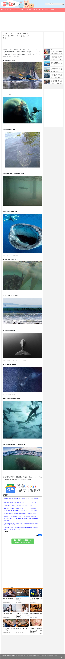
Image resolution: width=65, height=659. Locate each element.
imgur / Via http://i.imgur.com (8, 125)
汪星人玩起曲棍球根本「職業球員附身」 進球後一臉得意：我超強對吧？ (20, 503)
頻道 (58, 13)
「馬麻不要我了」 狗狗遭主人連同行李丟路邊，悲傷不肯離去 (18, 505)
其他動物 (41, 9)
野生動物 (29, 9)
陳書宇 (13, 40)
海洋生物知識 (18, 40)
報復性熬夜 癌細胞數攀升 (8, 598)
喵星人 (11, 9)
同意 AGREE (61, 657)
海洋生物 (35, 9)
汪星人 (6, 9)
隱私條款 (13, 655)
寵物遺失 (53, 9)
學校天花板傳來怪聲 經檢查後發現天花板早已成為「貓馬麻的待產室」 (20, 513)
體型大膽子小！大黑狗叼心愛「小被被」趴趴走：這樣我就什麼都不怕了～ (20, 516)
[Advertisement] (32, 23)
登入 (61, 13)
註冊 (63, 13)
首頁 (2, 9)
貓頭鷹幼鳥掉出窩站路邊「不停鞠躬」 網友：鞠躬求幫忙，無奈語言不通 (20, 511)
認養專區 (47, 9)
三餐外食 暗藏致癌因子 (8, 613)
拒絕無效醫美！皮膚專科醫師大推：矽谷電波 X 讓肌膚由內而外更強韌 (36, 630)
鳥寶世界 (23, 9)
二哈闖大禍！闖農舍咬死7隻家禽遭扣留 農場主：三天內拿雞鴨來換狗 (20, 508)
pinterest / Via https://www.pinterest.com (10, 169)
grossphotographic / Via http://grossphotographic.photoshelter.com (14, 360)
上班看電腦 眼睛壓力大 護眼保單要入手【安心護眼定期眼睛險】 (22, 615)
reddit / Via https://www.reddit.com (9, 394)
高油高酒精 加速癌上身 (21, 628)
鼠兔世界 (17, 9)
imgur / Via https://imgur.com (8, 291)
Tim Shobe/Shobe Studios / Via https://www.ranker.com (12, 90)
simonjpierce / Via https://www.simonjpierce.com (11, 255)
